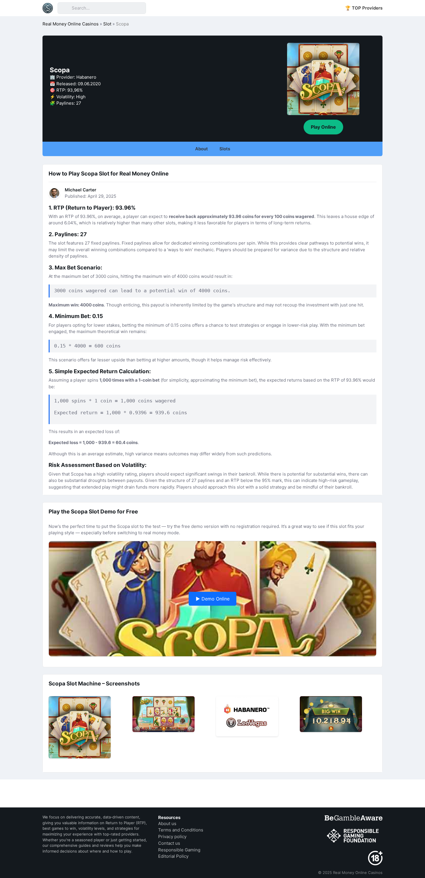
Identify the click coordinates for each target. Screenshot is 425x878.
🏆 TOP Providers (363, 8)
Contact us (169, 843)
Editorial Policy (173, 856)
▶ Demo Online (213, 599)
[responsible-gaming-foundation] (353, 836)
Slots (224, 148)
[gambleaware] (353, 817)
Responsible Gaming (179, 850)
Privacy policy (172, 836)
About (201, 148)
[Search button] (64, 8)
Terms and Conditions (180, 830)
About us (167, 823)
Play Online (323, 127)
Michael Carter (80, 190)
